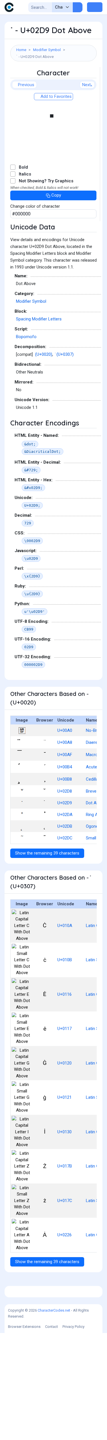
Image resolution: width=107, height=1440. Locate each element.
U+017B (64, 1166)
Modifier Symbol (47, 49)
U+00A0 (64, 730)
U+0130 (64, 1131)
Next (86, 84)
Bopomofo (26, 336)
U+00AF (64, 754)
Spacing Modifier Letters (39, 319)
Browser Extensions (24, 1326)
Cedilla (92, 779)
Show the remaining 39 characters (47, 853)
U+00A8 (64, 742)
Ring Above (96, 814)
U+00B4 (64, 767)
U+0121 (64, 1097)
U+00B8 (64, 779)
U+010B (64, 959)
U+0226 (64, 1234)
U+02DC (64, 838)
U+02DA (64, 814)
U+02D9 (64, 802)
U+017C (64, 1200)
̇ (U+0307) (64, 354)
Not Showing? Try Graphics (46, 180)
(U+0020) (43, 354)
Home (21, 49)
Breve (91, 791)
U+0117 (64, 1028)
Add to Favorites (55, 96)
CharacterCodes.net (54, 1310)
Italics (25, 174)
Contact (51, 1326)
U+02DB (64, 826)
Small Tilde (96, 838)
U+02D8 (64, 791)
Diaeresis (94, 742)
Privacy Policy (73, 1326)
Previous (26, 84)
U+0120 (64, 1063)
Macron (93, 754)
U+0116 (64, 994)
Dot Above (96, 802)
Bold (23, 167)
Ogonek (93, 826)
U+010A (64, 925)
